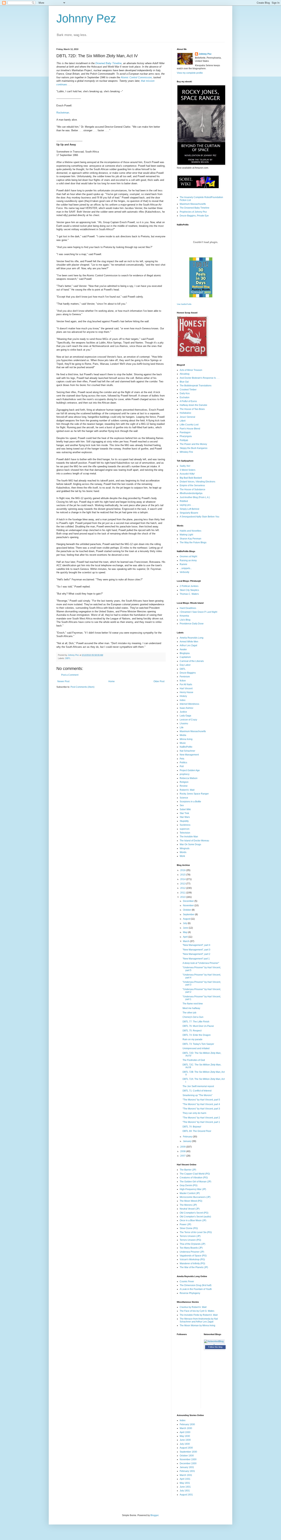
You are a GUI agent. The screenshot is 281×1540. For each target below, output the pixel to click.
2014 (183, 879)
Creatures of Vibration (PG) (194, 1177)
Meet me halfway (191, 1008)
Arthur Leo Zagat (188, 645)
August (187, 919)
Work (182, 856)
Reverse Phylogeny (190, 1293)
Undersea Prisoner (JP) (192, 1251)
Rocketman (62, 112)
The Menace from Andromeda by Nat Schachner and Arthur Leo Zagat (199, 1320)
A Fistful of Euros (188, 401)
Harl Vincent (186, 688)
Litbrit (182, 420)
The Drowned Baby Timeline (194, 207)
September (189, 914)
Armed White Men (189, 641)
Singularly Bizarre (189, 512)
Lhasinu (184, 723)
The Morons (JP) (188, 1205)
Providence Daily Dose (192, 623)
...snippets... (186, 568)
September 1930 (188, 1451)
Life (182, 727)
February (188, 1136)
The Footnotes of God (194, 1060)
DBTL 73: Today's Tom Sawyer (198, 1044)
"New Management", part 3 (196, 949)
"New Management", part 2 (196, 954)
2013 (183, 883)
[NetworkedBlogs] (214, 1344)
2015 (183, 874)
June (186, 928)
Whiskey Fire (186, 452)
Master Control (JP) (190, 1193)
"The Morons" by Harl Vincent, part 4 (201, 1104)
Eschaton (184, 397)
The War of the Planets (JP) (194, 1267)
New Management (189, 754)
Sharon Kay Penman (190, 538)
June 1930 (185, 1440)
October (187, 910)
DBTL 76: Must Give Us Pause (198, 1026)
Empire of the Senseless (192, 485)
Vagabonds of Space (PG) (193, 1255)
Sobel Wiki (185, 809)
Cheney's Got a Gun (193, 1017)
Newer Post (63, 681)
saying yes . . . (187, 505)
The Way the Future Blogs (193, 542)
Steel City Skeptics (189, 590)
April (185, 937)
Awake (183, 649)
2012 (183, 888)
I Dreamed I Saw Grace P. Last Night (198, 612)
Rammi (183, 564)
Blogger (154, 1515)
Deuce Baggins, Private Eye (194, 215)
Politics (183, 762)
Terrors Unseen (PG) (190, 1240)
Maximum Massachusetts (193, 204)
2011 (183, 892)
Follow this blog (215, 1347)
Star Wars (185, 817)
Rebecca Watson (188, 778)
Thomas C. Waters (189, 594)
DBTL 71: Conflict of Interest (197, 1090)
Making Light (186, 534)
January (187, 1141)
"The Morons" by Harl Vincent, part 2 (201, 1117)
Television (185, 832)
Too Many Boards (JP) (191, 1247)
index (182, 700)
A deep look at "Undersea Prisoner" (201, 963)
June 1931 (185, 1486)
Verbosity (184, 572)
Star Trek (184, 813)
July (185, 923)
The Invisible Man (189, 836)
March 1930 (186, 1428)
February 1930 (187, 1424)
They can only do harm (194, 1113)
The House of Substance (192, 489)
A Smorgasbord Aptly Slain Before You (199, 516)
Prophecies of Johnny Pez (193, 211)
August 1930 (186, 1447)
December (188, 901)
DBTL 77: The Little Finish (196, 1021)
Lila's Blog (185, 619)
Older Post (158, 681)
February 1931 (187, 1471)
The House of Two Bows (192, 409)
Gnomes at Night (188, 556)
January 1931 (187, 1467)
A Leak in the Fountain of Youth (196, 1289)
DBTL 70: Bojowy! (192, 1126)
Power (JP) (185, 1224)
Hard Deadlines (188, 608)
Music (183, 743)
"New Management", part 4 (196, 945)
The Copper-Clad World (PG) (195, 1173)
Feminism (185, 676)
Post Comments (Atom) (82, 687)
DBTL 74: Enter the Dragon (197, 1035)
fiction (183, 680)
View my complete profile (190, 73)
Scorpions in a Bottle (190, 801)
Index (182, 1420)
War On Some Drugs (190, 844)
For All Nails (186, 684)
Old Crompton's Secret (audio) (195, 1216)
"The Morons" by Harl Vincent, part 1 (201, 1122)
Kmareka (184, 615)
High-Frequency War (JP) (193, 1189)
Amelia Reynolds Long (191, 637)
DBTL (68, 658)
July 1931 (185, 1490)
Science (184, 797)
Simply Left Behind (189, 509)
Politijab (184, 440)
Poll (182, 766)
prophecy (184, 774)
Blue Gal (184, 381)
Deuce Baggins (188, 672)
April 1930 (185, 1432)
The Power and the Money (193, 444)
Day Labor (185, 665)
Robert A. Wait (187, 790)
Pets (182, 758)
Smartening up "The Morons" (197, 1095)
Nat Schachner (187, 751)
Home (111, 681)
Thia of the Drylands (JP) (192, 1244)
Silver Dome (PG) (189, 1228)
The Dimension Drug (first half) (195, 1285)
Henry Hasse (186, 692)
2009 (183, 1146)
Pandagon (185, 432)
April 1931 (185, 1479)
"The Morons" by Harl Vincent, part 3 (201, 1108)
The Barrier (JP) (188, 1169)
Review (184, 786)
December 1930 (188, 1463)
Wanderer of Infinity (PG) (192, 1263)
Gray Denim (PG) (188, 1185)
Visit (184, 304)
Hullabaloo (185, 413)
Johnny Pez (86, 18)
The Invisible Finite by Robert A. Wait (199, 1315)
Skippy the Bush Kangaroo (193, 448)
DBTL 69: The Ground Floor (197, 1131)
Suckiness (185, 825)
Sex (182, 805)
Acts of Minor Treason (191, 370)
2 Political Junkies (189, 586)
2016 (183, 870)
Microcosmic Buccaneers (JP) (195, 1197)
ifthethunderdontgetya (191, 493)
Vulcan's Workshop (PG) (192, 1259)
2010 (183, 897)
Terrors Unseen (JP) (190, 1236)
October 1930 (187, 1455)
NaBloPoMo (186, 747)
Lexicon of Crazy (188, 719)
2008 (183, 1151)
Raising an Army (188, 560)
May (185, 932)
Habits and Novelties (190, 530)
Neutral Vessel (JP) (190, 1208)
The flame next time (193, 1003)
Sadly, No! (185, 466)
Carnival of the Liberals (192, 661)
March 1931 (186, 1475)
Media (183, 735)
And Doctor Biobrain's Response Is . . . (199, 378)
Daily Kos (185, 393)
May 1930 (185, 1436)
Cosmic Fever (187, 1281)
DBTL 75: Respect (192, 1030)
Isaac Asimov (186, 708)
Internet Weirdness (189, 704)
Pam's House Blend (190, 428)
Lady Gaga (185, 715)
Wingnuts (184, 848)
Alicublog (184, 374)
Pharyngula (186, 436)
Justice (183, 711)
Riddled (184, 501)
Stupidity (184, 821)
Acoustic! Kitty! (187, 473)
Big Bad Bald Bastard (191, 477)
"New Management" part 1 (196, 958)
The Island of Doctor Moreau (194, 840)
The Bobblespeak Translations (195, 385)
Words (183, 852)
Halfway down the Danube (193, 405)
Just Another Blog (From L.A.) (195, 497)
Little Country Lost (189, 424)
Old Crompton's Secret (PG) (194, 1212)
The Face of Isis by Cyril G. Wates (197, 1311)
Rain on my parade (192, 1039)
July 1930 (185, 1444)
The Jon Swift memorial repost (198, 1086)
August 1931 (186, 1494)
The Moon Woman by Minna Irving (197, 1325)
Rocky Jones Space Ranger (194, 793)
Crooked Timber (188, 389)
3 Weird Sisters (187, 470)
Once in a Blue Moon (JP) (193, 1220)
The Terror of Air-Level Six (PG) (196, 1232)
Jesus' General (187, 417)
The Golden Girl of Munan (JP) (195, 1181)
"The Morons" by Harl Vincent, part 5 (201, 1099)
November (188, 905)
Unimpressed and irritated (196, 1048)
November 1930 (188, 1459)
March (186, 941)
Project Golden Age (190, 770)
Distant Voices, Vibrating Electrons (197, 481)
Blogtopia (185, 653)
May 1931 (185, 1483)
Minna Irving (186, 739)
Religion (184, 782)
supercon (184, 829)
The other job (189, 1012)
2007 (183, 1155)
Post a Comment (69, 675)
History (183, 696)
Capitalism (185, 657)
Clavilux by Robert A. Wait (193, 1307)
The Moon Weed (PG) (191, 1201)
